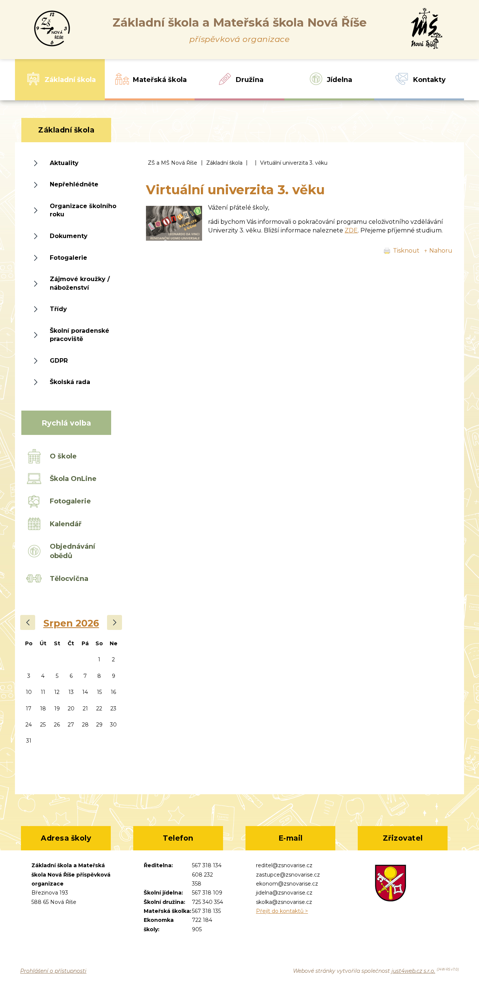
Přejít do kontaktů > (282, 911)
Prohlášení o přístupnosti (53, 971)
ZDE (351, 230)
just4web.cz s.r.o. (413, 971)
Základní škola (224, 162)
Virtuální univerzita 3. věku (293, 162)
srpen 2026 (71, 623)
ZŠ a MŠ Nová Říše (172, 162)
